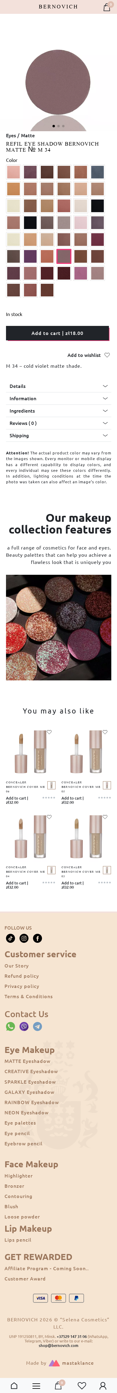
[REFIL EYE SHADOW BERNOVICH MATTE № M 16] (64, 206)
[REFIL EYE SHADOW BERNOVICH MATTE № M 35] (80, 256)
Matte (28, 135)
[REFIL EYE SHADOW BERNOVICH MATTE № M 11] (80, 189)
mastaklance (78, 1363)
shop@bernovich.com (58, 1345)
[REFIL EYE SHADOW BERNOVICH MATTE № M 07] (13, 189)
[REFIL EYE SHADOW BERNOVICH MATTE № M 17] (80, 206)
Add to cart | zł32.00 (17, 800)
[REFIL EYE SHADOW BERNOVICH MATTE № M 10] (64, 189)
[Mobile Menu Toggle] (36, 1386)
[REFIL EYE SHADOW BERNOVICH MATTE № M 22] (64, 222)
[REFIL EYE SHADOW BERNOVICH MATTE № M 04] (64, 172)
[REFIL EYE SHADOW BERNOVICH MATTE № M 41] (80, 273)
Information (23, 398)
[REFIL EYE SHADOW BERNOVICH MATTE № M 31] (13, 256)
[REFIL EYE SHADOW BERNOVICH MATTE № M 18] (97, 206)
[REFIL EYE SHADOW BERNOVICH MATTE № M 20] (30, 222)
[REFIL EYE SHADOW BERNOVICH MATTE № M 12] (97, 189)
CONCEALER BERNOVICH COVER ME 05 (81, 787)
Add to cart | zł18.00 (57, 333)
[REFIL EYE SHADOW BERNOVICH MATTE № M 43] (13, 290)
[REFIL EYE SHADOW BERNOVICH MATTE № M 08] (30, 189)
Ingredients (22, 410)
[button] (53, 126)
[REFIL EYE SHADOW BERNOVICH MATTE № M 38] (30, 273)
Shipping (19, 435)
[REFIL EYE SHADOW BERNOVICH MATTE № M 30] (97, 239)
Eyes (11, 135)
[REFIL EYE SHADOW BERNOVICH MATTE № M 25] (13, 239)
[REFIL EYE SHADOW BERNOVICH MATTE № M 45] (47, 290)
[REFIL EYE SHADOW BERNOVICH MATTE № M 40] (64, 273)
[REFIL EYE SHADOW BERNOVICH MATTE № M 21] (47, 222)
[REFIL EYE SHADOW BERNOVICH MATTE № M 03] (47, 172)
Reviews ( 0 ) (23, 423)
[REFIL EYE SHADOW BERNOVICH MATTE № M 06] (97, 172)
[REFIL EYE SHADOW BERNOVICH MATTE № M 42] (97, 273)
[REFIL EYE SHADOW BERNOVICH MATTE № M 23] (80, 222)
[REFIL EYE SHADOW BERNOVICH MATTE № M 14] (30, 206)
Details (18, 386)
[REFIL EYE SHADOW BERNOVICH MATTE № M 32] (30, 256)
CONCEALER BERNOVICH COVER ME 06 (25, 787)
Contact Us (26, 1014)
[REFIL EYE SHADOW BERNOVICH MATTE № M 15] (47, 206)
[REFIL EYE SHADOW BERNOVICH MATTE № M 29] (80, 239)
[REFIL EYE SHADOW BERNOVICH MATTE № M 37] (13, 273)
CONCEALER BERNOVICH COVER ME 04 (25, 872)
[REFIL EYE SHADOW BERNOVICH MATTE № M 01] (13, 172)
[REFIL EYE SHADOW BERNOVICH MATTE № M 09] (47, 189)
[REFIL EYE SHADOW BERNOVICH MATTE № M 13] (13, 206)
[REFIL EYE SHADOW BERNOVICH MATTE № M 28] (64, 239)
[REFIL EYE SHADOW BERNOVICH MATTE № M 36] (97, 256)
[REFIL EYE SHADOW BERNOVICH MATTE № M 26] (30, 239)
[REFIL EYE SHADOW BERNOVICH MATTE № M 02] (30, 172)
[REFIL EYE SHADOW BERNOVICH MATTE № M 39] (47, 273)
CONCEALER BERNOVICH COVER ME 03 (81, 872)
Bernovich (58, 7)
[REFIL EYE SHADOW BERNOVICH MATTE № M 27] (47, 239)
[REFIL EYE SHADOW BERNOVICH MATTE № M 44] (30, 290)
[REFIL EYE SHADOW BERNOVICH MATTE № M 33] (47, 256)
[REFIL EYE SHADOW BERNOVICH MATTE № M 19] (13, 222)
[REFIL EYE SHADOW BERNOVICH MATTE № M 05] (80, 172)
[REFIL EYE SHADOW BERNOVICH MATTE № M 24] (97, 222)
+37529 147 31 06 (72, 1336)
